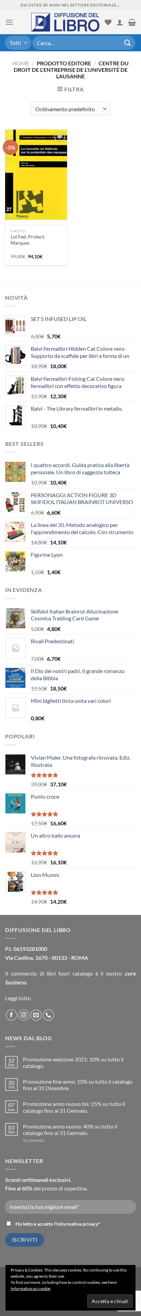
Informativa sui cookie (30, 1288)
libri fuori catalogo (70, 973)
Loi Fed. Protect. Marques (28, 240)
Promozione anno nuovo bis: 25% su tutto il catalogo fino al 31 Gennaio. (74, 1106)
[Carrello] (132, 22)
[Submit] (127, 42)
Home (20, 63)
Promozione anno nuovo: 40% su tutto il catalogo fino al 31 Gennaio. (70, 1129)
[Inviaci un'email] (36, 1015)
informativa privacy (77, 1224)
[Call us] (48, 1015)
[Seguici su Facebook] (11, 1015)
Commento (33, 1140)
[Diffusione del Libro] (65, 22)
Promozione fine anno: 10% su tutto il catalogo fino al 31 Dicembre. (77, 1084)
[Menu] (9, 22)
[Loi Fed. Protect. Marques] (36, 175)
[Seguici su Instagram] (23, 1015)
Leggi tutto (18, 998)
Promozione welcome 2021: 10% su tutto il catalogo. (73, 1062)
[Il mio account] (119, 22)
